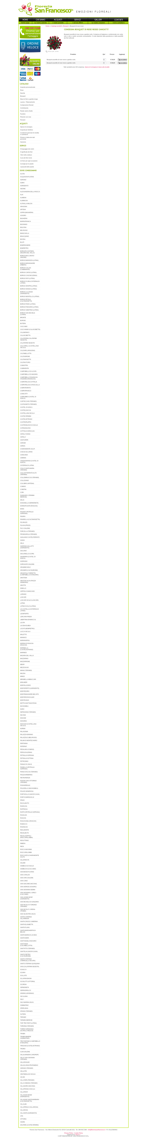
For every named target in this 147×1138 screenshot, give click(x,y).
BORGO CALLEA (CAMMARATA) (25, 268)
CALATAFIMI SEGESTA (27, 343)
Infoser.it (77, 1134)
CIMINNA (23, 458)
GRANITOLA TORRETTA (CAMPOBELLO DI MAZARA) (29, 574)
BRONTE (23, 317)
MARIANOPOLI (25, 640)
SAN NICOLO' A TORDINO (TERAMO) (28, 905)
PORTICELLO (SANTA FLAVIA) (30, 794)
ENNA (22, 509)
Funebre (22, 114)
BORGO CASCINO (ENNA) (28, 275)
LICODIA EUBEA (25, 625)
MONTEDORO (24, 691)
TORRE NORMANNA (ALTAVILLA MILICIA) (27, 1029)
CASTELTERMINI (25, 416)
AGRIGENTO (24, 186)
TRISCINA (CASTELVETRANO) (30, 1046)
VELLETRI (23, 1071)
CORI (22, 492)
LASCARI (23, 597)
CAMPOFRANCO (25, 391)
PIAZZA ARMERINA (26, 775)
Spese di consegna (26, 127)
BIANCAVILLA (24, 233)
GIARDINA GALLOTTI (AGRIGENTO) (27, 547)
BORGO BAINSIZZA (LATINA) (29, 260)
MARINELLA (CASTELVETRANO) (26, 648)
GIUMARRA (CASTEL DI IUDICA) (27, 557)
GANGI (22, 540)
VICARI (22, 1077)
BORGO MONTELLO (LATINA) (29, 296)
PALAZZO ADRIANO (26, 734)
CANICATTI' (24, 394)
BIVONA (22, 239)
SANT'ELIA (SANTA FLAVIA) (29, 951)
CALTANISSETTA (25, 359)
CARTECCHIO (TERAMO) (28, 401)
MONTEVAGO (24, 700)
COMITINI (23, 489)
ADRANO (23, 180)
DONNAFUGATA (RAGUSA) (29, 506)
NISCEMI (23, 718)
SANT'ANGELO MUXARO (28, 941)
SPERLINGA (24, 1008)
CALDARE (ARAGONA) (27, 350)
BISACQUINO (24, 236)
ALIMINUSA (24, 200)
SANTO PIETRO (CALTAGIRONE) (25, 955)
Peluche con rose (25, 117)
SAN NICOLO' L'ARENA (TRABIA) (27, 910)
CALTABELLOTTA (25, 353)
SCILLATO (23, 975)
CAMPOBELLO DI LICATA (28, 371)
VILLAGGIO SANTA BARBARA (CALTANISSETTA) (29, 1100)
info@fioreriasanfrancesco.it (96, 1130)
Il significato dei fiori (26, 152)
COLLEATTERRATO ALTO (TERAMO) (28, 473)
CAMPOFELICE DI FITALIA (28, 382)
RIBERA (22, 843)
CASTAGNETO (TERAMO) (28, 404)
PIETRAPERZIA (25, 778)
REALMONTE (24, 830)
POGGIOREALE (25, 785)
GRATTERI (23, 578)
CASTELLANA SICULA (27, 413)
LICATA (22, 622)
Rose (22, 90)
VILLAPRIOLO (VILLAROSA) (29, 1107)
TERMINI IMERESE (26, 1020)
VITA (21, 1116)
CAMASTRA (24, 365)
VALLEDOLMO (25, 1062)
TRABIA (22, 1033)
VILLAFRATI (24, 1092)
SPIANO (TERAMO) (26, 1011)
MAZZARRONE (25, 661)
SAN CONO (24, 881)
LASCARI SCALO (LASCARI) (29, 600)
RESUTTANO (24, 840)
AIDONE (22, 188)
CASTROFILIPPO (25, 422)
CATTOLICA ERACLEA (27, 431)
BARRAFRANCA (25, 221)
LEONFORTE (24, 613)
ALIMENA (23, 197)
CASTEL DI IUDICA (26, 407)
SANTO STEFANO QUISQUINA (30, 963)
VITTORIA (23, 1119)
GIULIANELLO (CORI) (27, 554)
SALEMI (22, 863)
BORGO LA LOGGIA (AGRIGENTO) (26, 292)
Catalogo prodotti (56, 26)
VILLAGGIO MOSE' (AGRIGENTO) (26, 1095)
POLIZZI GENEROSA (26, 791)
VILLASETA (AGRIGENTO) (28, 1113)
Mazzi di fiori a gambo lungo (29, 99)
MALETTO (23, 634)
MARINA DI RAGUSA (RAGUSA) (26, 644)
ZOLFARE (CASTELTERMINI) (29, 1125)
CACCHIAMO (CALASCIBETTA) (30, 329)
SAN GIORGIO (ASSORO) (28, 887)
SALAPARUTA (24, 860)
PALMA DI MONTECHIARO (28, 740)
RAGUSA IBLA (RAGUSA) (28, 821)
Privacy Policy (68, 1133)
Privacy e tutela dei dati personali (27, 138)
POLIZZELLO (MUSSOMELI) (29, 788)
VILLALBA (23, 1104)
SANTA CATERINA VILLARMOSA (26, 917)
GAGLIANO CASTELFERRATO (30, 537)
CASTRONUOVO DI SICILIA (29, 425)
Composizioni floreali (26, 105)
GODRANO (23, 561)
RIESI (22, 846)
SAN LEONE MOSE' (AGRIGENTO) (26, 898)
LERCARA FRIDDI (26, 616)
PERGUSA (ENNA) (26, 752)
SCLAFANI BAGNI (25, 978)
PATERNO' (23, 746)
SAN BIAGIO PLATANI (27, 872)
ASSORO (23, 215)
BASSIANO (23, 224)
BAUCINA (23, 227)
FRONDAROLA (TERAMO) (28, 534)
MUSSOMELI (24, 706)
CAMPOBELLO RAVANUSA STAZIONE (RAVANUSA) (29, 378)
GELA (22, 543)
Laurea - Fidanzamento (27, 102)
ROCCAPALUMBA (26, 852)
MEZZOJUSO (24, 667)
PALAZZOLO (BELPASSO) (28, 737)
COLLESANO (24, 480)
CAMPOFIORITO (25, 388)
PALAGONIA (24, 731)
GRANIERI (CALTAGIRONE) (29, 570)
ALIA (21, 194)
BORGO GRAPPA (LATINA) (28, 286)
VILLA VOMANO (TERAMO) (28, 1083)
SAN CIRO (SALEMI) (26, 878)
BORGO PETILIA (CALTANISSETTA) (26, 300)
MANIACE (23, 637)
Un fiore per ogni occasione (28, 161)
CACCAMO (23, 326)
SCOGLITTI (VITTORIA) (27, 981)
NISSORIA (23, 721)
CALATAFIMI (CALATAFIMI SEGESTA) (28, 339)
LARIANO (23, 594)
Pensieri (22, 120)
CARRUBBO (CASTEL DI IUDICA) (28, 397)
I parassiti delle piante (27, 167)
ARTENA (23, 209)
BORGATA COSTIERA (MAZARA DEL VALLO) (27, 252)
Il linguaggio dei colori (27, 149)
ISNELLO (23, 588)
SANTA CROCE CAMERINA (29, 921)
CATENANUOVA (25, 428)
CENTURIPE (24, 440)
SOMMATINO (24, 1005)
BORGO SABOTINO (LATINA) (29, 310)
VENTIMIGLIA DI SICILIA (27, 1074)
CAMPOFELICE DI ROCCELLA (30, 385)
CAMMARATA (24, 368)
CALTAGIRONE (25, 356)
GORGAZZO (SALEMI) (27, 564)
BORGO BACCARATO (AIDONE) (27, 256)
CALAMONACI (24, 332)
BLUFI (22, 242)
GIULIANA (23, 551)
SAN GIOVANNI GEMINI (27, 889)
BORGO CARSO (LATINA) (28, 272)
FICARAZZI (23, 522)
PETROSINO (24, 761)
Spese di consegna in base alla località (97, 67)
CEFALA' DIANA (25, 434)
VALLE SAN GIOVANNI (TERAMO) (27, 1058)
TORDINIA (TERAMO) (27, 1026)
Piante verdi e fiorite (26, 111)
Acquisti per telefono (26, 130)
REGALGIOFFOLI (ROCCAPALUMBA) (26, 836)
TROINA (22, 1049)
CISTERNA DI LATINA (27, 465)
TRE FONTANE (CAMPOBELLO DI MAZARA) (30, 1042)
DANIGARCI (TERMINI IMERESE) (27, 496)
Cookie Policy (78, 1133)
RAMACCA (23, 824)
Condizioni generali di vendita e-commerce (29, 133)
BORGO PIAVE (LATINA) (27, 304)
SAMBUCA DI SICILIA (27, 866)
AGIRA (22, 183)
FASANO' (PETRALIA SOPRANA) (26, 512)
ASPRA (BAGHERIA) (26, 212)
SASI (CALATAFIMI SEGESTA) (29, 966)
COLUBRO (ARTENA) (27, 483)
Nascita (22, 93)
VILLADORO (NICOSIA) (27, 1086)
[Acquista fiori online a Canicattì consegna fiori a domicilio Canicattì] (30, 67)
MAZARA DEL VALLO (27, 655)
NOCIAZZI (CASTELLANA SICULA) (28, 724)
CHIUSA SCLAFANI (26, 452)
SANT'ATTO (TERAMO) (27, 948)
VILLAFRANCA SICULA (27, 1089)
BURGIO (23, 320)
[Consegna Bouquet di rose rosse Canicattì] (73, 17)
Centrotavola (24, 108)
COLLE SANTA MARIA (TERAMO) (27, 469)
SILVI (21, 999)
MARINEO (23, 652)
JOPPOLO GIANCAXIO (27, 591)
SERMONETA (24, 987)
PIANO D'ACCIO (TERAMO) (29, 772)
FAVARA (22, 516)
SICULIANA (24, 996)
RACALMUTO (24, 803)
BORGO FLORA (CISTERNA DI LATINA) (30, 282)
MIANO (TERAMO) (26, 670)
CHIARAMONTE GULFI (27, 449)
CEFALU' (23, 437)
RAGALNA (23, 815)
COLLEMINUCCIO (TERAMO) (29, 477)
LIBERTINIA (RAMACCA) (28, 619)
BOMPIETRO (24, 248)
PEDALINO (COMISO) (27, 749)
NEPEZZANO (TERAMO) (28, 712)
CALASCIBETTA (25, 335)
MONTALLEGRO (25, 685)
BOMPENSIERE (25, 245)
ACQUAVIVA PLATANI (27, 177)
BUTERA (23, 323)
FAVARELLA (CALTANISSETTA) (30, 519)
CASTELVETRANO (26, 419)
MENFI (22, 664)
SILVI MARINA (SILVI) (27, 1002)
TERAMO (23, 1017)
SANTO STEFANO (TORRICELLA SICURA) (27, 959)
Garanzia (23, 142)
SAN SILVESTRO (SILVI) (27, 914)
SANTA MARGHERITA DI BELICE (28, 931)
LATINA (22, 603)
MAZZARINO (24, 658)
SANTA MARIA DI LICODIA (28, 935)
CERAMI (23, 443)
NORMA (22, 728)
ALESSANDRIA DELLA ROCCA (30, 191)
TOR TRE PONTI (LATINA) (28, 1023)
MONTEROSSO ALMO (27, 697)
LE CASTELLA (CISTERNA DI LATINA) (29, 610)
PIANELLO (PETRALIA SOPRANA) (27, 768)
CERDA (22, 446)
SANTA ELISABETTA (26, 924)
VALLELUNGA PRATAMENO (29, 1065)
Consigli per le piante (27, 164)
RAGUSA (23, 818)
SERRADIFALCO (25, 990)
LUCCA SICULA (25, 631)
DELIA (22, 500)
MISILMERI (23, 682)
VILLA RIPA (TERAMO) (27, 1080)
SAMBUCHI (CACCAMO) (28, 869)
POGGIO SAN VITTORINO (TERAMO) (28, 781)
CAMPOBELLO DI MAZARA (29, 374)
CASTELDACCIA (25, 410)
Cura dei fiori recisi (26, 158)
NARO (22, 709)
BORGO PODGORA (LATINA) (29, 307)
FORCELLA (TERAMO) (27, 531)
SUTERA (23, 1014)
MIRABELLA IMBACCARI (28, 679)
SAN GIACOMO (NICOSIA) (28, 884)
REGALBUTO (24, 833)
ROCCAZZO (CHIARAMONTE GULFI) (29, 856)
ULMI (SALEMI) (25, 1052)
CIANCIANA (24, 455)
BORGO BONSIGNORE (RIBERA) (27, 264)
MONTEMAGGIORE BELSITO (29, 694)
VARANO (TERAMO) (26, 1068)
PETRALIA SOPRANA (27, 755)
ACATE (22, 174)
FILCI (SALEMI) (25, 528)
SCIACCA (23, 969)
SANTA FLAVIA (25, 927)
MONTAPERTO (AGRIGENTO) (29, 688)
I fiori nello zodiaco (26, 155)
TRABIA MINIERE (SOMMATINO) (25, 1037)
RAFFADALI (24, 809)
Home (47, 26)
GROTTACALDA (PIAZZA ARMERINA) (28, 581)
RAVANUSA (24, 827)
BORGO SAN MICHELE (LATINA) (27, 313)
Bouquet (65, 26)
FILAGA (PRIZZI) (25, 525)
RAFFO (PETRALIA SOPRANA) (30, 812)
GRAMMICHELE (25, 567)
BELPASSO (23, 230)
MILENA (22, 673)
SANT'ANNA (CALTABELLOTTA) (26, 944)
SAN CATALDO (25, 875)
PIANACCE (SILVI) (26, 764)
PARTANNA (24, 743)
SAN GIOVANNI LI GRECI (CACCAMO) (28, 893)
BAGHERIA (23, 218)
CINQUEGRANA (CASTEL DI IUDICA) (29, 461)
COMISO (23, 486)
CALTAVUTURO (25, 362)
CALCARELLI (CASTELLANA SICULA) (29, 346)
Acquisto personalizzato (27, 87)
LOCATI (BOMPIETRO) (27, 628)
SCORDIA (23, 984)
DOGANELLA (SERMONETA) (29, 503)
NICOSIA (23, 715)
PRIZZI (22, 800)
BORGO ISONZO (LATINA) (28, 289)
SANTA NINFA (24, 938)
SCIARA (22, 972)
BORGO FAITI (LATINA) (27, 278)
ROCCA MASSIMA (26, 849)
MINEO (22, 676)
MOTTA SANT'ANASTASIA (28, 703)
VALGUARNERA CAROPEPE (29, 1054)
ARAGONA (23, 206)
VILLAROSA (24, 1110)
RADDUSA (23, 806)
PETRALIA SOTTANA (26, 758)
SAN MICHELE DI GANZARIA (29, 902)
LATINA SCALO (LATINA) (28, 606)
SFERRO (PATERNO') (27, 993)
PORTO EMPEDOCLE (27, 797)
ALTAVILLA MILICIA (26, 203)
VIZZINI (22, 1122)
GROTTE (23, 585)
